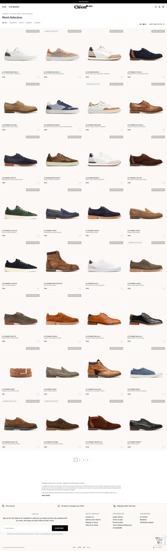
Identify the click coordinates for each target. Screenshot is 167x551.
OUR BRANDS (14, 7)
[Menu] (163, 536)
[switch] (159, 542)
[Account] (159, 6)
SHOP (4, 7)
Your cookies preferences (122, 525)
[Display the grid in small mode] (146, 24)
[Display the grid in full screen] (144, 24)
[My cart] (163, 6)
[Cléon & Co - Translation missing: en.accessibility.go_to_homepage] (83, 7)
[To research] (156, 6)
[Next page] (91, 460)
